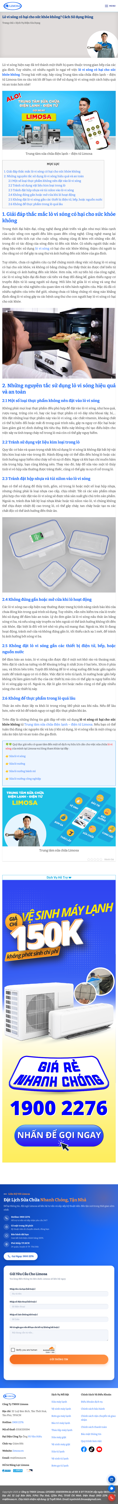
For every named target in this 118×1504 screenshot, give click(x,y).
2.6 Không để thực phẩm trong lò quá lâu (35, 204)
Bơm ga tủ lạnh (60, 1465)
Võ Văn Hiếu (35, 1436)
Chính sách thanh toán (94, 1427)
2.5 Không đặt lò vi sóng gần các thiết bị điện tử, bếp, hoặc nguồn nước (55, 199)
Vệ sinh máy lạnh (61, 1408)
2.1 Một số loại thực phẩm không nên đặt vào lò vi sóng (44, 181)
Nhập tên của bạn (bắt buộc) (22, 1289)
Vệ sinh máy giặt (60, 1444)
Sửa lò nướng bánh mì (22, 771)
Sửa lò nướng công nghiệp (25, 778)
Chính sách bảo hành (93, 1408)
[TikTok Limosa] (91, 1449)
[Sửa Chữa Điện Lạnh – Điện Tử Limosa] (27, 6)
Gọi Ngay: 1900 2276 (23, 1256)
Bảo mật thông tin (91, 1434)
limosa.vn (18, 1450)
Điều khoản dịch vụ (92, 1401)
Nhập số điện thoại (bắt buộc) (23, 1302)
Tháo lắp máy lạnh (61, 1430)
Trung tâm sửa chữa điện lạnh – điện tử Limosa (58, 724)
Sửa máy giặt (58, 1437)
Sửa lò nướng (17, 763)
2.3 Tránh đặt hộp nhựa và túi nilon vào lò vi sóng (41, 190)
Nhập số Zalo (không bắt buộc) (24, 1314)
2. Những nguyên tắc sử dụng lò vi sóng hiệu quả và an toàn (44, 176)
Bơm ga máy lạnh (61, 1416)
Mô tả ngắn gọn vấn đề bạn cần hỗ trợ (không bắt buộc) (34, 1327)
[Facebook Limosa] (84, 1449)
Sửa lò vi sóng (17, 756)
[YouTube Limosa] (99, 1449)
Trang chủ (7, 22)
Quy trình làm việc (91, 1441)
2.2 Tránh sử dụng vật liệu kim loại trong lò (36, 185)
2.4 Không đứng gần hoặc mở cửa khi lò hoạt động (41, 195)
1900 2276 (18, 1422)
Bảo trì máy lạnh (60, 1423)
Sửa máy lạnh (59, 1401)
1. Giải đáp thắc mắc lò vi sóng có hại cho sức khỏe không (42, 171)
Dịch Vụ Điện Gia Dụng (28, 22)
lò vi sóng (42, 248)
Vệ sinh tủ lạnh (60, 1458)
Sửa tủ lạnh (58, 1451)
